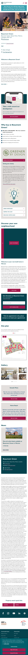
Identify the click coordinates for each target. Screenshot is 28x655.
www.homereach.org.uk (8, 570)
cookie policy (6, 643)
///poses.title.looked (9, 43)
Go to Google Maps (14, 307)
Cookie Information (4, 637)
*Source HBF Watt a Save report (9, 184)
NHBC (15, 635)
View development (14, 116)
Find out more (14, 398)
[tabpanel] (14, 374)
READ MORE (6, 450)
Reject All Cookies (14, 649)
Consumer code (16, 637)
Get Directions (5, 39)
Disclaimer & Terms (4, 633)
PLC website (16, 633)
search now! (22, 9)
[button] (3, 337)
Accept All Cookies (14, 653)
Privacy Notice (3, 635)
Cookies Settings (14, 646)
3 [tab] (16, 381)
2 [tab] (14, 381)
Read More (14, 290)
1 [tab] (12, 381)
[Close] (25, 640)
